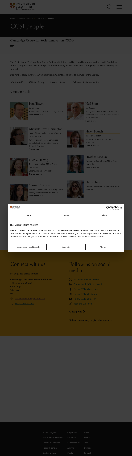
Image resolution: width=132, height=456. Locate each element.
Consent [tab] (27, 215)
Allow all (104, 247)
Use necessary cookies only (28, 247)
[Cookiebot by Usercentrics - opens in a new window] (111, 208)
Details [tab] (66, 215)
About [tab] (104, 215)
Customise (66, 247)
